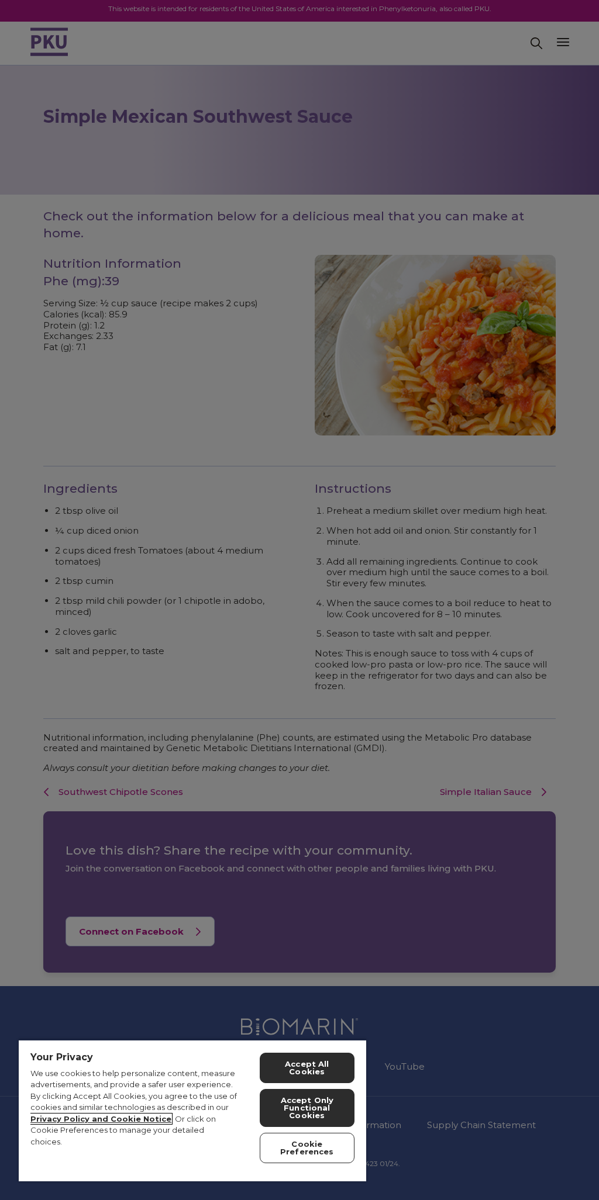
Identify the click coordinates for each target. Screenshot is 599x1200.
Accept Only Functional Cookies (307, 1107)
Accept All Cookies (307, 1067)
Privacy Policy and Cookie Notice (100, 1118)
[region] (192, 1110)
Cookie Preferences (306, 1147)
